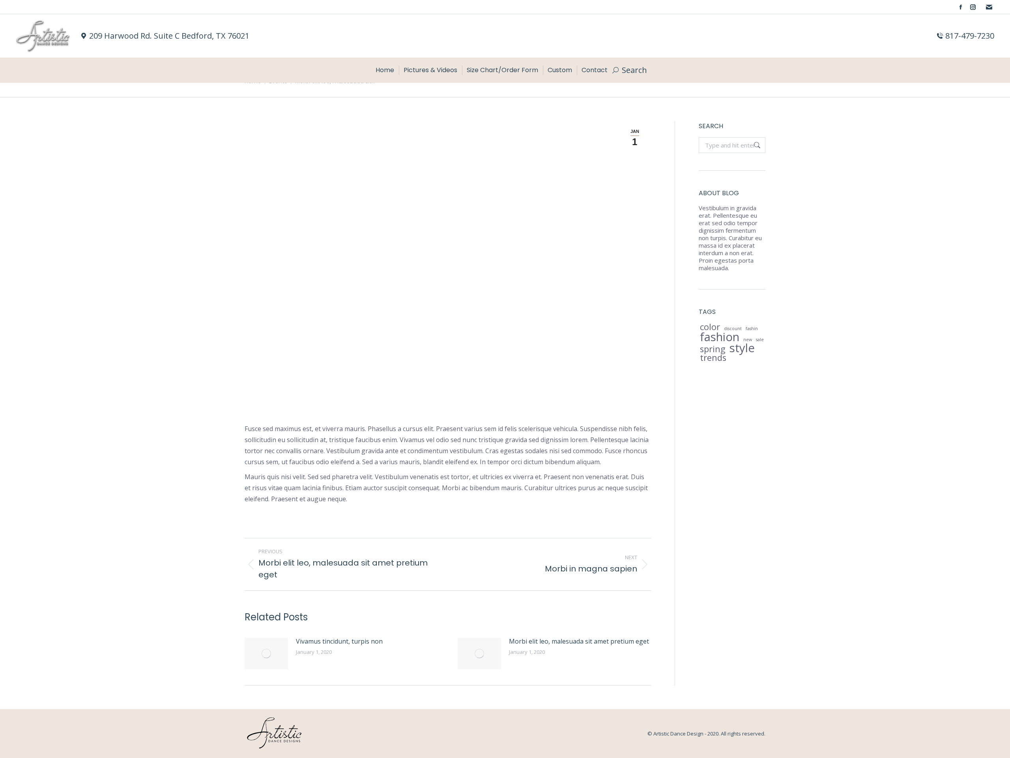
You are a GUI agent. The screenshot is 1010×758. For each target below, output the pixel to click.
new (747, 339)
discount (733, 328)
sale (760, 339)
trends (713, 357)
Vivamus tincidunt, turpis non (339, 641)
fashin (752, 328)
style (742, 348)
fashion (719, 337)
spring (713, 349)
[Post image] (266, 653)
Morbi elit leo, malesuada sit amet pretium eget (579, 641)
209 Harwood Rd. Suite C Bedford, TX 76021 (169, 36)
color (710, 326)
